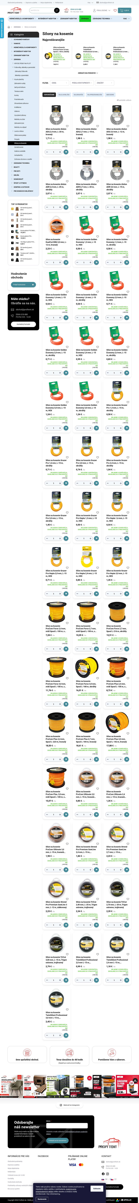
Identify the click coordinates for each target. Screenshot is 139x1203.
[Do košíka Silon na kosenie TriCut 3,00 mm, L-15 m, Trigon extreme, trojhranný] (66, 980)
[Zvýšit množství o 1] (60, 152)
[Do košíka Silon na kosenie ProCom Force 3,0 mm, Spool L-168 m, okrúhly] (96, 704)
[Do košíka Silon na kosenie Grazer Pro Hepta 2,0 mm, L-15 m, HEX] (66, 593)
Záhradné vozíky (19, 83)
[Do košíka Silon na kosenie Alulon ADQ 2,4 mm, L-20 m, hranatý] (66, 152)
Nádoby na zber (19, 119)
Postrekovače (19, 99)
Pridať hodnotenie (19, 285)
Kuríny (16, 95)
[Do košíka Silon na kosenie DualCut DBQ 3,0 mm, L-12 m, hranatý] (66, 262)
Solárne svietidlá (19, 151)
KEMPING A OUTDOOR (21, 187)
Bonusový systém (14, 1189)
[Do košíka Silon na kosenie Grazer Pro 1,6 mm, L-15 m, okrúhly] (66, 483)
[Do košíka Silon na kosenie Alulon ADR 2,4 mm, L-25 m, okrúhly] (66, 207)
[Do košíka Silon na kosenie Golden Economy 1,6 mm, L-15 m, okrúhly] (96, 317)
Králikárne (17, 107)
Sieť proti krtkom (19, 87)
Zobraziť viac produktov (87, 73)
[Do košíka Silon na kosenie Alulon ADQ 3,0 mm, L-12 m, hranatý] (126, 152)
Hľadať (57, 10)
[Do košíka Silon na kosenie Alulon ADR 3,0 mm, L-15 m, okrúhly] (126, 207)
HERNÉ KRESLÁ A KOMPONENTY (25, 47)
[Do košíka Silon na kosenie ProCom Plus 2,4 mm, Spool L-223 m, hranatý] (66, 759)
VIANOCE (17, 43)
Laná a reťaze (19, 131)
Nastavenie (42, 1199)
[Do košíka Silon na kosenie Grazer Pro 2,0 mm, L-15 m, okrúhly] (96, 483)
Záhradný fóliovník (21, 71)
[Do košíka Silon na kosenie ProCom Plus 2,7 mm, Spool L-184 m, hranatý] (96, 759)
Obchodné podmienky (15, 2)
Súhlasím (97, 1189)
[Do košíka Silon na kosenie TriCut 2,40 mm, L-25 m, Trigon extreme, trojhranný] (96, 925)
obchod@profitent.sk (25, 309)
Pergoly (16, 139)
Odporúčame (49, 95)
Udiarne (17, 111)
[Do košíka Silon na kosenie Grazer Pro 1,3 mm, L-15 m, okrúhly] (126, 428)
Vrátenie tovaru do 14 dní (16, 1175)
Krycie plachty (19, 79)
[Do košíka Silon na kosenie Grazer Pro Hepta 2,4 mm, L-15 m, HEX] (96, 593)
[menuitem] (22, 19)
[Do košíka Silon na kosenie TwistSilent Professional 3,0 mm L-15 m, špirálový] (66, 1035)
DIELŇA (16, 175)
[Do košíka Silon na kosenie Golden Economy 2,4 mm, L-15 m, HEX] (96, 372)
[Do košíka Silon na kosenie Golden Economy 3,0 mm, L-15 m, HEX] (66, 428)
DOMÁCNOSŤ (18, 179)
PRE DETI (17, 171)
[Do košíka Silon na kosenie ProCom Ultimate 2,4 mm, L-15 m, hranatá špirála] (126, 814)
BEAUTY (17, 167)
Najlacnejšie (64, 95)
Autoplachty (18, 155)
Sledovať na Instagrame (71, 1105)
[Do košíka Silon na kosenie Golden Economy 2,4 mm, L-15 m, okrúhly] (126, 372)
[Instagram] (107, 1173)
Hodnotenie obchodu (15, 1182)
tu (59, 1194)
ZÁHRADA (17, 59)
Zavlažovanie (18, 147)
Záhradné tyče (19, 123)
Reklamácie (59, 2)
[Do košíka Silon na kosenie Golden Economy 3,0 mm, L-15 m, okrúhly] (96, 428)
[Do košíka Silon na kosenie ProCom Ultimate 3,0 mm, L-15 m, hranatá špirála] (66, 869)
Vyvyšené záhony (20, 115)
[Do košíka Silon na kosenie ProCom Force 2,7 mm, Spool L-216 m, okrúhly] (126, 649)
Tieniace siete (18, 91)
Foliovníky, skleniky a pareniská (24, 67)
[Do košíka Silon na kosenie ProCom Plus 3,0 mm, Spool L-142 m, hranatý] (126, 759)
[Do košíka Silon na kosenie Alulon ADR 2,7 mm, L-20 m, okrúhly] (96, 207)
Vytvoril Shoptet (109, 1200)
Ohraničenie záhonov (21, 103)
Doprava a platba (31, 2)
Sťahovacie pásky (20, 135)
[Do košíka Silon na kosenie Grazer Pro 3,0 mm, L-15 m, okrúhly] (66, 538)
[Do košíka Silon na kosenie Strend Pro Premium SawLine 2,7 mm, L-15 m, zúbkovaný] (126, 869)
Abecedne (110, 95)
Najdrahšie (78, 95)
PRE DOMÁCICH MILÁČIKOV (23, 191)
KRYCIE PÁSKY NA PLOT (22, 63)
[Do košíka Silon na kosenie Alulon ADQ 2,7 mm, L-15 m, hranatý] (96, 152)
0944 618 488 (23, 315)
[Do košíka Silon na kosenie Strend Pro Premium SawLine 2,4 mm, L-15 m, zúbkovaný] (96, 869)
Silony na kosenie (20, 143)
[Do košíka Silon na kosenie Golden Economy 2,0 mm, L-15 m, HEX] (126, 317)
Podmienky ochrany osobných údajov (20, 1185)
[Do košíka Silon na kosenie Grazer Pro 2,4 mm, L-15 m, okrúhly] (126, 483)
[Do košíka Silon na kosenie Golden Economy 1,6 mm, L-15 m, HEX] (66, 317)
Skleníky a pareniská (21, 75)
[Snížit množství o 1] (47, 152)
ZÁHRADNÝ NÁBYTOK (21, 55)
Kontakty (11, 1178)
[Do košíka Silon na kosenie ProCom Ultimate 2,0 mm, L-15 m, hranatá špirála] (96, 814)
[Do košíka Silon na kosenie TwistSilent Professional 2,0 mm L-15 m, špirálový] (96, 980)
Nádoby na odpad (20, 127)
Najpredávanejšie (94, 95)
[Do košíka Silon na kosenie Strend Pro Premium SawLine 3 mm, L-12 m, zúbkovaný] (66, 925)
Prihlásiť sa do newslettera (57, 1140)
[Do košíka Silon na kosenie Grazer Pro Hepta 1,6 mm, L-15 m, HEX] (126, 538)
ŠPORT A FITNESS (20, 183)
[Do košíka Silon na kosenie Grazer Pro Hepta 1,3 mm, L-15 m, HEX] (96, 538)
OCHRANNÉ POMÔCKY (22, 39)
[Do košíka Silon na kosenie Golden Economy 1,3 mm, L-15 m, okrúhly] (126, 262)
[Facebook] (103, 1173)
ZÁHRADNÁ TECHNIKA (21, 163)
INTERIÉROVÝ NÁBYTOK (22, 51)
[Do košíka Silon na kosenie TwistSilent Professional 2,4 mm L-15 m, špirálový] (126, 980)
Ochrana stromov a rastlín (23, 159)
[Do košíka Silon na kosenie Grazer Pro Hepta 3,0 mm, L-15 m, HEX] (126, 593)
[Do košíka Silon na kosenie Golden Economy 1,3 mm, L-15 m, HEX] (96, 262)
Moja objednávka (46, 2)
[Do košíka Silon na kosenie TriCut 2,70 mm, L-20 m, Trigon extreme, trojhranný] (126, 925)
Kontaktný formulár (23, 324)
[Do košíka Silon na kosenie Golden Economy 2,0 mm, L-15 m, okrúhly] (66, 372)
